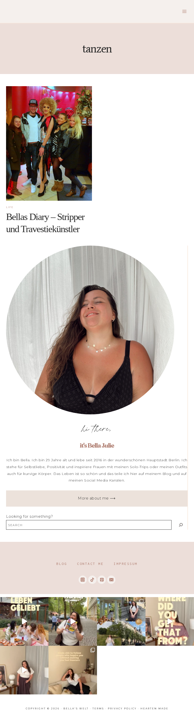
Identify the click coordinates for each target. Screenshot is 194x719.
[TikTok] (92, 580)
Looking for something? (29, 516)
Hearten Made (154, 708)
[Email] (111, 580)
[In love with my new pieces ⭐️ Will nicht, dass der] (170, 621)
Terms (98, 708)
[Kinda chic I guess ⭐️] (72, 670)
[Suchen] (180, 524)
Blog (61, 564)
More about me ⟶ (97, 498)
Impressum (126, 564)
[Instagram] (83, 580)
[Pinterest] (102, 580)
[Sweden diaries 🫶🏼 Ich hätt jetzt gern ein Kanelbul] (121, 621)
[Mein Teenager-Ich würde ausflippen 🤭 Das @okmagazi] (72, 621)
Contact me (90, 564)
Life (10, 207)
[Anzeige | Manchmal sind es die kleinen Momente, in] (24, 621)
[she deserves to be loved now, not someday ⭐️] (24, 670)
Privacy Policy (122, 708)
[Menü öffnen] (184, 11)
